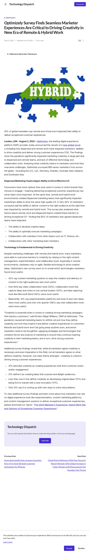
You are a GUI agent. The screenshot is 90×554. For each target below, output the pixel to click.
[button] (5, 4)
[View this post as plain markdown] (79, 40)
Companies (80, 4)
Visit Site (45, 440)
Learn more (7, 542)
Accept (69, 548)
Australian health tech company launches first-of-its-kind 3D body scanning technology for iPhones (22, 463)
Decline (81, 548)
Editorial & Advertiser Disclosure (23, 54)
